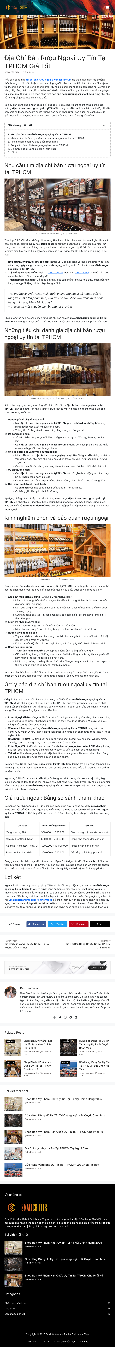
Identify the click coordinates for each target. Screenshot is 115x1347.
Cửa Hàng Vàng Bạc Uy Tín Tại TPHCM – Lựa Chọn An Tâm (94, 1066)
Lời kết (14, 152)
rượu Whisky (82, 272)
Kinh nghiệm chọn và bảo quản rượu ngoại (34, 141)
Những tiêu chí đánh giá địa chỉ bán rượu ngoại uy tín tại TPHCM (47, 138)
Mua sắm (10, 1041)
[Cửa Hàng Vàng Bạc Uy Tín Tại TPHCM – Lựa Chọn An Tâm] (68, 1068)
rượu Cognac (55, 272)
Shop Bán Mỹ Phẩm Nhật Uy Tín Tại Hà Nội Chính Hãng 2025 (38, 1044)
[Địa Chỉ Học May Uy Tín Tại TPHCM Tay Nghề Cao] (13, 1153)
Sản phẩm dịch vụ (14, 1313)
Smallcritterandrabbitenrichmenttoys (30, 899)
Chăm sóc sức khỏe (15, 1303)
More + (103, 924)
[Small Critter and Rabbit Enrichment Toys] (16, 7)
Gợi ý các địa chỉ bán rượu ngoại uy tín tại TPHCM (39, 145)
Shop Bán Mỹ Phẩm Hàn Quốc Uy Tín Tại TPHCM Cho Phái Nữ (37, 1066)
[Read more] (57, 967)
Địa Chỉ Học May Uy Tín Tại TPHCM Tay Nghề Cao (56, 1148)
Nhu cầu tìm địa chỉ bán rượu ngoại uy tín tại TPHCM (40, 134)
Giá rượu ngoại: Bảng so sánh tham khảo (33, 148)
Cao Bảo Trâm (29, 988)
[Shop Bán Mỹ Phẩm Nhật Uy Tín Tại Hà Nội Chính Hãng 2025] (12, 1047)
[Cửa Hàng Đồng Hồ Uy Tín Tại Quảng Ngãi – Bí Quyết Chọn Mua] (68, 1047)
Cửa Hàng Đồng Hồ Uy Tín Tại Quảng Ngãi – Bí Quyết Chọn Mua (94, 1044)
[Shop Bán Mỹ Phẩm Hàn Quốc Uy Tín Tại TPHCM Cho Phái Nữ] (12, 1068)
